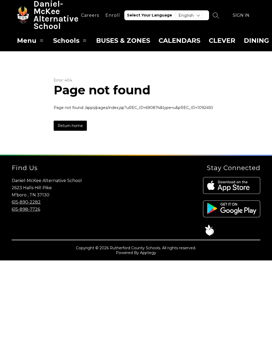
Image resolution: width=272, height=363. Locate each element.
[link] (90, 15)
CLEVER (222, 40)
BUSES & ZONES (123, 40)
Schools (66, 40)
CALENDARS (179, 40)
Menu (26, 40)
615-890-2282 (26, 202)
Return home (70, 125)
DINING (256, 40)
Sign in (241, 15)
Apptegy (148, 252)
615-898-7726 (26, 209)
